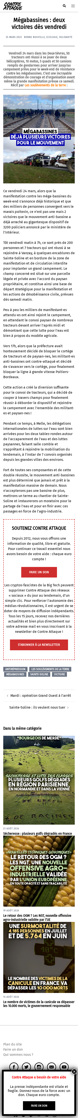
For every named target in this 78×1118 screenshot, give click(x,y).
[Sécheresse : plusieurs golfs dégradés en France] (39, 780)
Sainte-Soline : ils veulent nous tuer (37, 707)
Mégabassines (15, 674)
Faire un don (13, 1049)
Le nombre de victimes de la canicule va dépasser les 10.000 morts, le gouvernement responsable (39, 1004)
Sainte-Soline (39, 674)
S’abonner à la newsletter (39, 645)
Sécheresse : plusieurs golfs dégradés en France (37, 834)
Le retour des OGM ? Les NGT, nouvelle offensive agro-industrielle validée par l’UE (37, 918)
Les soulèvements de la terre (45, 85)
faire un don (39, 572)
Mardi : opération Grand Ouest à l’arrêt (40, 696)
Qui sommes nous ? (18, 1055)
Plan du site (12, 1044)
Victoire (59, 674)
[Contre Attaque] (12, 6)
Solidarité (65, 37)
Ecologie (52, 37)
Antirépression (15, 669)
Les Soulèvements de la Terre (50, 669)
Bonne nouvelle (34, 37)
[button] (64, 6)
